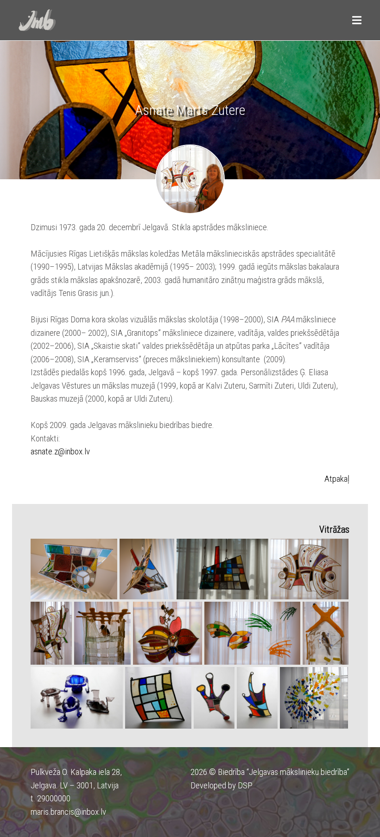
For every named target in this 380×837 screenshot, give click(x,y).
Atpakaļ (336, 478)
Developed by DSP (221, 785)
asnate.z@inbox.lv (60, 451)
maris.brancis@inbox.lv (68, 811)
